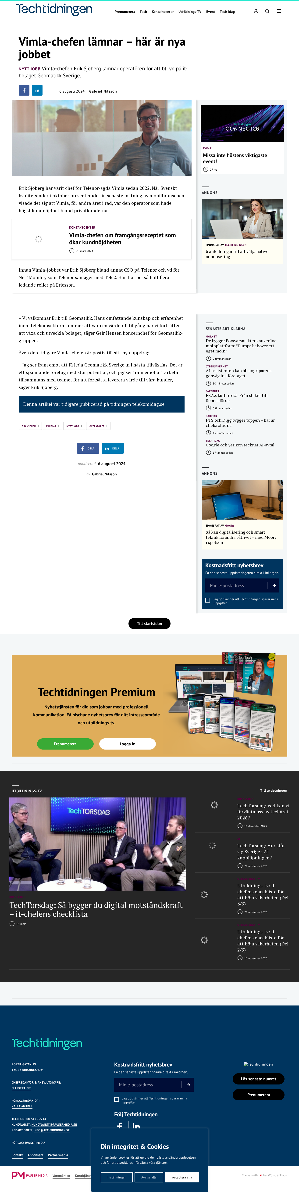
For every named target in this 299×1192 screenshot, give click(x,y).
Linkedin (136, 1127)
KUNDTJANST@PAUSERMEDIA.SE (54, 1125)
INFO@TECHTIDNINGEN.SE (52, 1130)
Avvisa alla (149, 1177)
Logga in (127, 744)
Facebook (120, 1127)
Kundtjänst (83, 1176)
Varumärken (61, 1176)
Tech (143, 12)
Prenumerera (125, 12)
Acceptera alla (182, 1177)
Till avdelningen (273, 790)
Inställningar (116, 1177)
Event (210, 12)
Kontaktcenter (163, 12)
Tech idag (227, 12)
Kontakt (17, 1155)
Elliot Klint (21, 1088)
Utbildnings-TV (190, 12)
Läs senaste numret (258, 1078)
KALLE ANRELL (22, 1106)
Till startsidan (149, 623)
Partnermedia (58, 1155)
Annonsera (35, 1155)
